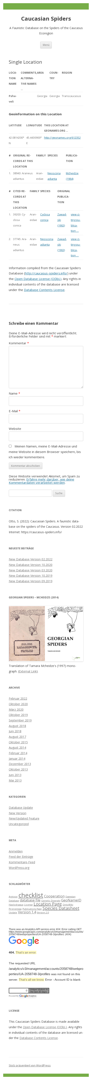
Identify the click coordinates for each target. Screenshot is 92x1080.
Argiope (13, 896)
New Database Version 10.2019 (30, 576)
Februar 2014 (18, 753)
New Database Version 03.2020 (30, 570)
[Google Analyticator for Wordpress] (27, 996)
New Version (17, 813)
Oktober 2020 (18, 704)
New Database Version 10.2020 (30, 565)
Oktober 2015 (18, 742)
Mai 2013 (15, 780)
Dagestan (70, 896)
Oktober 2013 (18, 769)
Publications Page (32, 908)
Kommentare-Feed (22, 862)
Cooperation (54, 896)
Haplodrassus (16, 904)
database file (30, 900)
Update (13, 912)
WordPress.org (19, 868)
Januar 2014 (17, 759)
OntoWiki (68, 904)
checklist (30, 895)
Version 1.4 (27, 912)
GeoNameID (71, 900)
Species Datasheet (61, 908)
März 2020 (16, 709)
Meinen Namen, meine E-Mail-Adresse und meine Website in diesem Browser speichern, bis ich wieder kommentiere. (45, 451)
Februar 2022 (18, 698)
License (28, 904)
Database (14, 900)
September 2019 (20, 720)
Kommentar (19, 343)
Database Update (21, 808)
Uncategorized (19, 824)
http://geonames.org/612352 (62, 137)
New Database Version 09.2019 (30, 581)
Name (14, 393)
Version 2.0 (43, 912)
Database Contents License (44, 290)
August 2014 (17, 747)
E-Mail (14, 411)
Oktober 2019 (18, 715)
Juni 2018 (15, 731)
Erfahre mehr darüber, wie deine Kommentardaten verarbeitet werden (41, 481)
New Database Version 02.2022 (30, 559)
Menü (46, 44)
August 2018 (17, 726)
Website (15, 428)
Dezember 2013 (20, 764)
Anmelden (16, 851)
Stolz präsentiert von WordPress (30, 1065)
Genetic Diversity (50, 900)
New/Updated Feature (24, 818)
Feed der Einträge (21, 857)
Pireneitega (15, 908)
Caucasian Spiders (46, 18)
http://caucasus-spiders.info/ (46, 273)
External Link (28, 671)
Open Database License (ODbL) (38, 279)
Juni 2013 (15, 775)
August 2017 (17, 737)
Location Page (48, 904)
